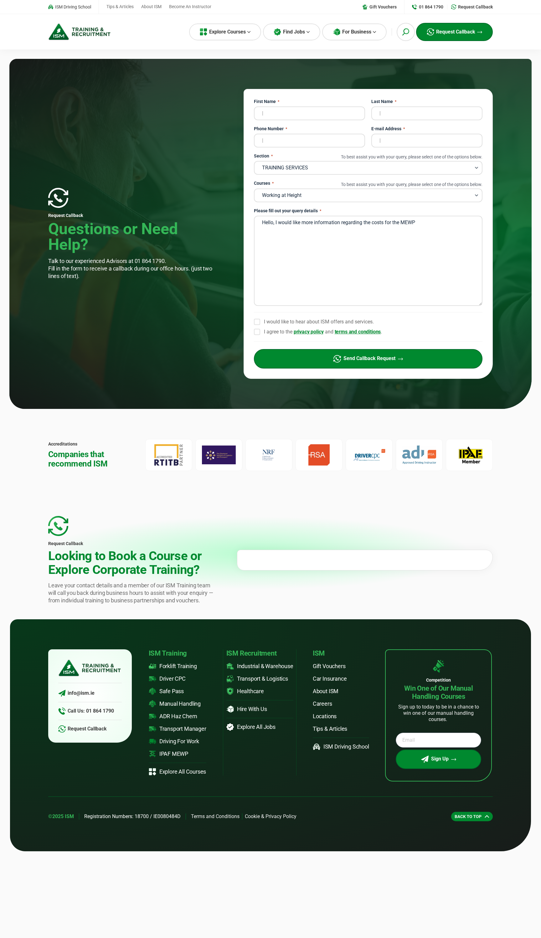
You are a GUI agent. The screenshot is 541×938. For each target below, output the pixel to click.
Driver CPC (172, 678)
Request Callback (87, 729)
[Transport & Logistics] (230, 679)
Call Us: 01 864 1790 (91, 711)
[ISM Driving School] (316, 746)
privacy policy (309, 332)
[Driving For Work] (152, 741)
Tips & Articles (330, 728)
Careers (322, 703)
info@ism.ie (81, 693)
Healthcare (250, 691)
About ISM (325, 691)
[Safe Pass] (152, 691)
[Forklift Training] (152, 666)
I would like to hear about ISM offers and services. (319, 322)
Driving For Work (179, 741)
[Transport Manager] (152, 729)
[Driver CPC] (152, 679)
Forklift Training (178, 666)
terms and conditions (358, 332)
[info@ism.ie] (62, 693)
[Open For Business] (374, 31)
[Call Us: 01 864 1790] (62, 711)
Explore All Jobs (256, 727)
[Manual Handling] (152, 704)
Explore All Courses (182, 771)
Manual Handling (180, 703)
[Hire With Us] (230, 709)
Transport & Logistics (262, 678)
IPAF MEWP (173, 753)
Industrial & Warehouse (265, 666)
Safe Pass (171, 691)
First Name (266, 101)
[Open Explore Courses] (248, 31)
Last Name (383, 101)
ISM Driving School (346, 746)
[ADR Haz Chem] (152, 716)
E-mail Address (388, 128)
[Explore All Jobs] (230, 727)
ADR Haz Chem (178, 716)
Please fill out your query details (287, 211)
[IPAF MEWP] (152, 754)
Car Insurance (330, 678)
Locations (325, 716)
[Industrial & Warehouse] (230, 666)
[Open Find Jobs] (308, 31)
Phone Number (270, 128)
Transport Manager (182, 728)
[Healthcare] (230, 691)
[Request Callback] (62, 729)
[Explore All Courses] (152, 772)
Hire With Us (252, 709)
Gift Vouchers (329, 666)
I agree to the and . (323, 332)
